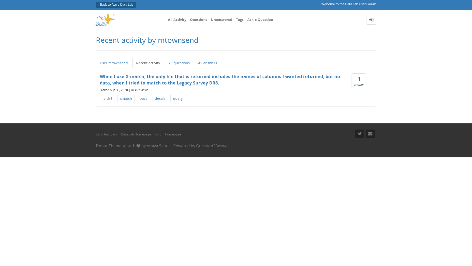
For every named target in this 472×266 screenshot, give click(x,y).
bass (143, 98)
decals (160, 98)
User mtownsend (114, 63)
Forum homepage (168, 134)
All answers (207, 63)
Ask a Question (260, 19)
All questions (179, 63)
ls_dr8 (107, 98)
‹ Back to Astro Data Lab (115, 4)
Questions (198, 19)
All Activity (177, 19)
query (178, 98)
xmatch (126, 98)
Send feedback (106, 134)
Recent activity (148, 63)
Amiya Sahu (157, 146)
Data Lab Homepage (136, 134)
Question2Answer (212, 146)
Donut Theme (108, 146)
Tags (240, 19)
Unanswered (221, 19)
